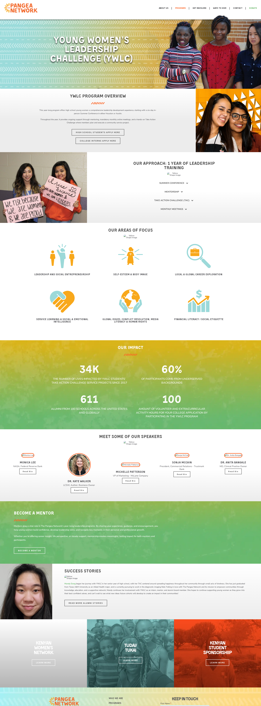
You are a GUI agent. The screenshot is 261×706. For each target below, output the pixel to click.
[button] (174, 183)
